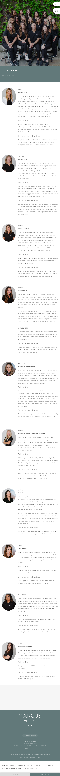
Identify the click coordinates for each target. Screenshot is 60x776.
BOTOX (20, 250)
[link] (30, 731)
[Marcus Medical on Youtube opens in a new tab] (34, 725)
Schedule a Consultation (30, 704)
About (6, 78)
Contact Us (30, 707)
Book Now (56, 10)
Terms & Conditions (24, 757)
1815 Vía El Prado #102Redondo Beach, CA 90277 (30, 742)
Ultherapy (49, 104)
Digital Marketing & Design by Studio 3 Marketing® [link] (39, 754)
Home (3, 78)
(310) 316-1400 (33, 768)
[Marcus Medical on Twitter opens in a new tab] (31, 725)
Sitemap (38, 757)
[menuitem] (26, 725)
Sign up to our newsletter (30, 735)
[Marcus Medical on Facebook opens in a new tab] (28, 725)
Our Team (12, 78)
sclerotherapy (42, 171)
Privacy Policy (32, 757)
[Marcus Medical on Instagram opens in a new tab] (26, 725)
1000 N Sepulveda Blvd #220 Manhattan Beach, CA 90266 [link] (30, 746)
